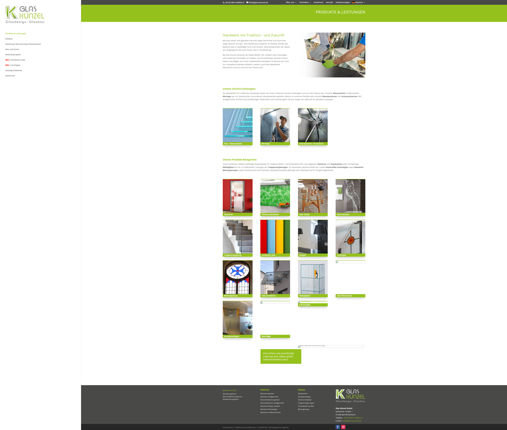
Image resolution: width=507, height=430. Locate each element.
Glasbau (9, 38)
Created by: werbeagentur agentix (273, 427)
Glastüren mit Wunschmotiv (270, 412)
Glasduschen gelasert (231, 399)
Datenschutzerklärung (245, 427)
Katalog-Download (13, 70)
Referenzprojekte (13, 54)
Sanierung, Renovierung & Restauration (23, 44)
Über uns (290, 2)
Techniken (304, 2)
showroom (318, 2)
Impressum (228, 427)
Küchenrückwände (304, 400)
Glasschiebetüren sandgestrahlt (272, 403)
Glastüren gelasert (229, 394)
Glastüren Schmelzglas (268, 409)
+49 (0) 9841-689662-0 (353, 418)
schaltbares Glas (15, 60)
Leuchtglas (12, 65)
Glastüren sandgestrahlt (269, 397)
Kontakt (329, 2)
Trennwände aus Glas (306, 406)
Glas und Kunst (12, 49)
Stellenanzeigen (343, 2)
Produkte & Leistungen (15, 33)
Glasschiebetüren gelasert (232, 396)
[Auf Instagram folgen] (343, 427)
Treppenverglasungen (306, 403)
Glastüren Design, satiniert (270, 406)
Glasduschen (303, 393)
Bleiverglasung (303, 409)
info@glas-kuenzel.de (351, 421)
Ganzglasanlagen (304, 397)
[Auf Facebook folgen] (338, 427)
